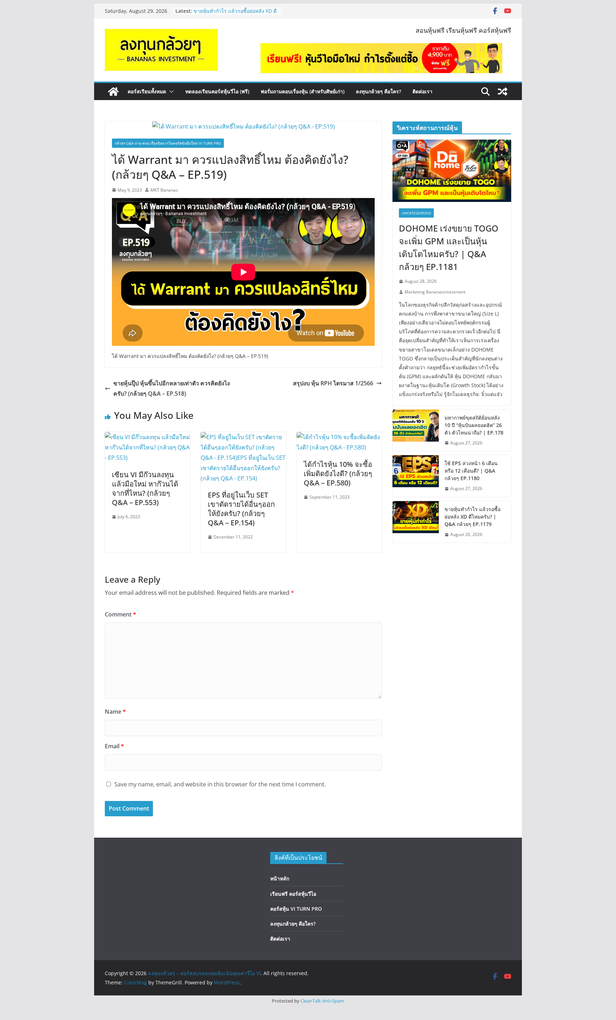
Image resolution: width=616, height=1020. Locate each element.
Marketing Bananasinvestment (435, 292)
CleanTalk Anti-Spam (322, 1001)
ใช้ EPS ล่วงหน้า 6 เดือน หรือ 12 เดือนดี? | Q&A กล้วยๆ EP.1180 (235, 14)
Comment (120, 614)
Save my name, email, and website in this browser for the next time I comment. (220, 784)
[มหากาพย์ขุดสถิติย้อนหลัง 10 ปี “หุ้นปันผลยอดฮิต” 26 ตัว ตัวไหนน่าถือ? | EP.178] (415, 430)
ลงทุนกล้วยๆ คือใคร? (378, 91)
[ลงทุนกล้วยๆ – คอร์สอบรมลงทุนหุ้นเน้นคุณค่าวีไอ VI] (113, 91)
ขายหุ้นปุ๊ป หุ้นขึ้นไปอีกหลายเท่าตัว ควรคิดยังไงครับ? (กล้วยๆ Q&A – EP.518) (171, 388)
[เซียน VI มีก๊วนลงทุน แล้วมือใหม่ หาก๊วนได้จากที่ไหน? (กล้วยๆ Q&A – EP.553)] (147, 437)
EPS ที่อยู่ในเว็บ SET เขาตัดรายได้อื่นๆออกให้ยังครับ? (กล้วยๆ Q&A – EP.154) (241, 508)
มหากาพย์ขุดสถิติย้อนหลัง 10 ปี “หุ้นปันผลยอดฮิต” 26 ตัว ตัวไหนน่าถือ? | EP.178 (474, 425)
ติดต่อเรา (422, 91)
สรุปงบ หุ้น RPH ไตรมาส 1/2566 (333, 383)
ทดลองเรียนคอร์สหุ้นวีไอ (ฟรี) (217, 91)
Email (114, 746)
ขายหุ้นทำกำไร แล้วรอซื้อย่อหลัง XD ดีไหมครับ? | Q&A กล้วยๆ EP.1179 (472, 516)
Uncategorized (416, 212)
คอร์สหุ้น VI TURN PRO (296, 908)
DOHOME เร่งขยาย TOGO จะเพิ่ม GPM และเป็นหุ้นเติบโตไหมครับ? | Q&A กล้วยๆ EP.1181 (448, 247)
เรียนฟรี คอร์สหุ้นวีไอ (293, 893)
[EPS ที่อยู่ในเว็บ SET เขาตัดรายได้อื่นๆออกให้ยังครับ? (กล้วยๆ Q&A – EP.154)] (243, 437)
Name (115, 711)
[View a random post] (502, 91)
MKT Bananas (164, 190)
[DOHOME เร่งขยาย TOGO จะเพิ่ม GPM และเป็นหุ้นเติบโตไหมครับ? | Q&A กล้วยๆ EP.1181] (451, 171)
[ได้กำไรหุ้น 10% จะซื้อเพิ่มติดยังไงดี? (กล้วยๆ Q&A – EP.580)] (339, 437)
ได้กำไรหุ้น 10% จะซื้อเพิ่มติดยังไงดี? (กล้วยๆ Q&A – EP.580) (338, 473)
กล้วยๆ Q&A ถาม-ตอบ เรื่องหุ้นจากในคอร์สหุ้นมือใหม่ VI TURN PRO (168, 143)
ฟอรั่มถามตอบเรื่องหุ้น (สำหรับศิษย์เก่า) (302, 91)
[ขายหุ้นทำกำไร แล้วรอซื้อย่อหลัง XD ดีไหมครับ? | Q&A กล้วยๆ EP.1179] (415, 522)
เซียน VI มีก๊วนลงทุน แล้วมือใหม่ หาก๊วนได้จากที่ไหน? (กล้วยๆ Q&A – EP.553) (145, 488)
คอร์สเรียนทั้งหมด (147, 91)
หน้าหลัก (279, 878)
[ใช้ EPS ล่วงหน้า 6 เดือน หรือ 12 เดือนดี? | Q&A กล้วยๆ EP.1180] (415, 476)
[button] (170, 92)
